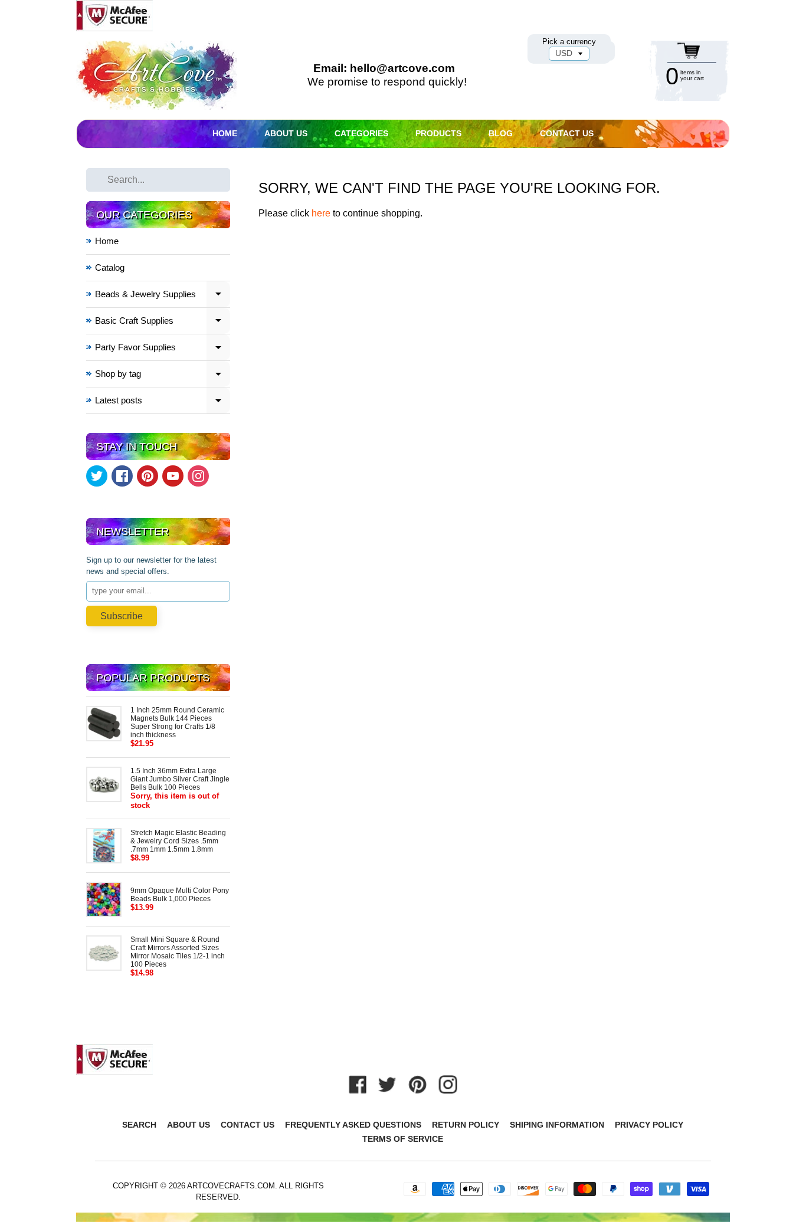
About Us (285, 133)
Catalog (109, 267)
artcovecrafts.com (231, 1185)
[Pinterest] (147, 476)
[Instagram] (198, 476)
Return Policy (465, 1124)
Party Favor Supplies (163, 349)
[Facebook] (122, 476)
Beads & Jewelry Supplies (163, 296)
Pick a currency (569, 41)
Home (224, 133)
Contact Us (567, 133)
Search (139, 1124)
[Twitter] (96, 476)
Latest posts (163, 402)
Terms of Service (402, 1139)
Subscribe (121, 616)
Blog (501, 133)
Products (438, 133)
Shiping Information (557, 1124)
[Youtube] (173, 476)
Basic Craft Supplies (163, 322)
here (321, 213)
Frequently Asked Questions (353, 1124)
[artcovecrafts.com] (157, 75)
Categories (361, 133)
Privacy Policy (649, 1124)
